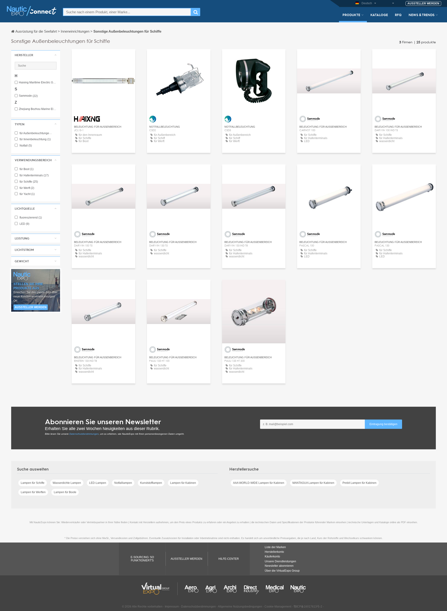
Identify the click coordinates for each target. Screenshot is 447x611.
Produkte (351, 15)
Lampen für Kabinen (183, 483)
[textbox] (127, 12)
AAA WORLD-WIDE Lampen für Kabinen (258, 483)
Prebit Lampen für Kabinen (359, 483)
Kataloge (379, 15)
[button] (36, 55)
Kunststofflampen (151, 483)
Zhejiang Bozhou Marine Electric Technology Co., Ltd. (38, 109)
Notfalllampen (123, 483)
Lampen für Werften (33, 492)
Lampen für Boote (65, 492)
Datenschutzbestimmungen (84, 434)
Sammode (28, 96)
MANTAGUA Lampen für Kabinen (313, 483)
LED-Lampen (97, 483)
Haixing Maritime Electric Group (38, 82)
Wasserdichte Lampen (67, 483)
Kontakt (178, 57)
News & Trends (421, 15)
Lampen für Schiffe (32, 483)
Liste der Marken (275, 547)
